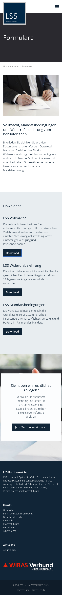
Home (6, 66)
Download (12, 253)
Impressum (23, 590)
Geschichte (9, 510)
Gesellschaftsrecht (12, 517)
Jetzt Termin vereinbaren (31, 427)
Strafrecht (8, 520)
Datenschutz (38, 590)
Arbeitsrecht (9, 530)
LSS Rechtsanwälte (33, 584)
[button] (57, 6)
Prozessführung (11, 523)
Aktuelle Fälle (10, 550)
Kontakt (16, 66)
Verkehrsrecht (10, 527)
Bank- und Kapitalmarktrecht (18, 513)
